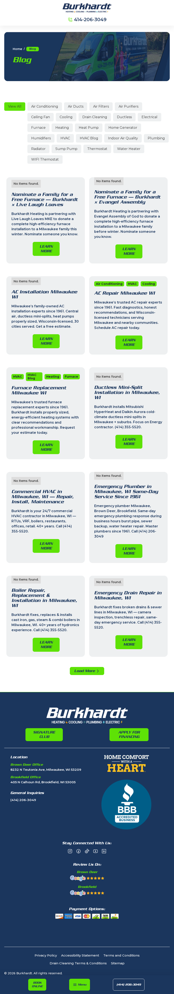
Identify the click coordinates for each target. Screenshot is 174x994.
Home (17, 49)
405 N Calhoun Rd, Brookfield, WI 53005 (43, 782)
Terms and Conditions (121, 955)
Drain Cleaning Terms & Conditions (78, 963)
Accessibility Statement (80, 955)
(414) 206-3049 (128, 984)
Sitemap (118, 963)
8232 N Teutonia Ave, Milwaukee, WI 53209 (45, 770)
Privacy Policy (46, 955)
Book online (37, 984)
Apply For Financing (129, 734)
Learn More (46, 248)
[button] (79, 985)
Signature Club (44, 734)
